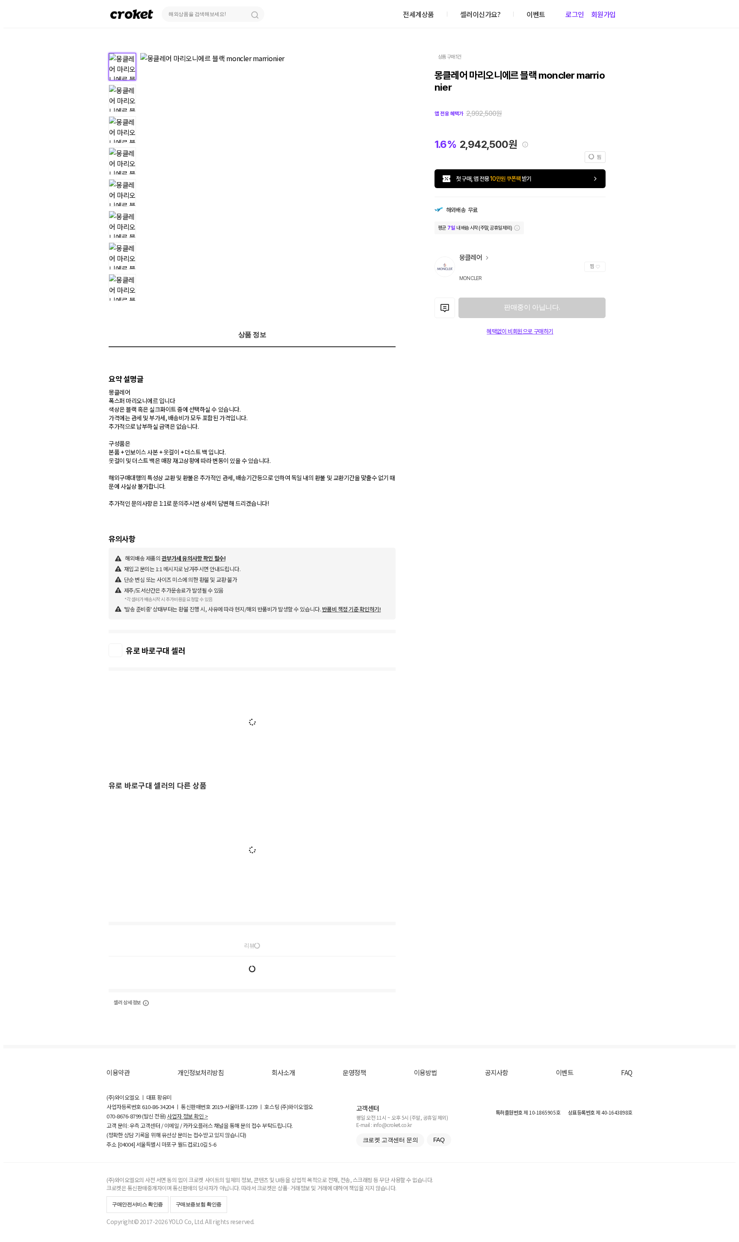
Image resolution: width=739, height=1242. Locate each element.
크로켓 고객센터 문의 (390, 1139)
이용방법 (425, 1072)
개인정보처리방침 (200, 1072)
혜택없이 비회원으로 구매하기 (520, 331)
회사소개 (283, 1072)
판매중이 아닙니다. (532, 307)
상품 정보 (252, 334)
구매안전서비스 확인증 (137, 1204)
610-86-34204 (158, 1107)
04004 (126, 1144)
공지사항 (496, 1072)
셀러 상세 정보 (127, 1003)
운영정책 (354, 1072)
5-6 (212, 1144)
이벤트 (564, 1072)
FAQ (627, 1072)
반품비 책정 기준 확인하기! (351, 609)
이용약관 (118, 1072)
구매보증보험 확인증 (199, 1204)
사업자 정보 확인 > (187, 1116)
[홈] (131, 14)
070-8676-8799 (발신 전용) (136, 1116)
